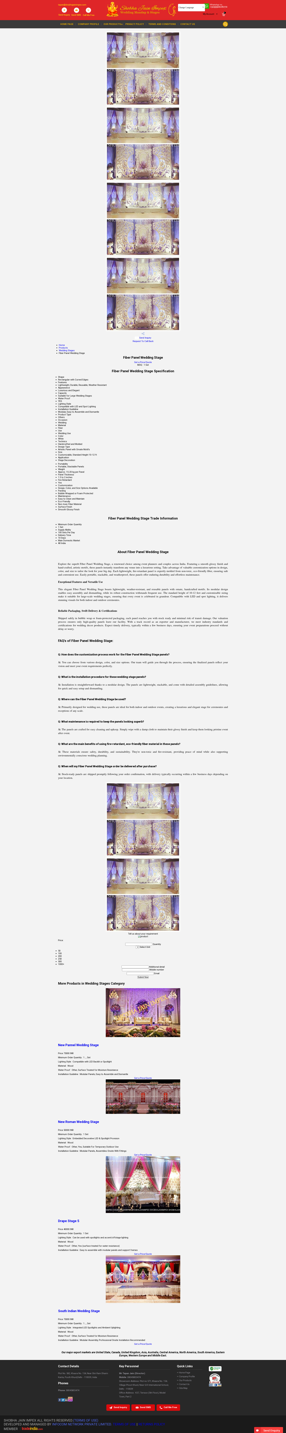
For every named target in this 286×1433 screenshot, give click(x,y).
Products (63, 347)
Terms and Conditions (162, 24)
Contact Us (187, 24)
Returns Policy (151, 1424)
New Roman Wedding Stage (78, 1122)
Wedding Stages (67, 350)
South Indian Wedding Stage (79, 1311)
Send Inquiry (145, 337)
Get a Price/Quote (143, 362)
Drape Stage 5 (68, 1221)
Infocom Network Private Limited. (82, 1424)
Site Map (183, 1388)
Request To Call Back (143, 341)
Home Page (66, 24)
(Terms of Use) (85, 1420)
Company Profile (88, 24)
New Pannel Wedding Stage (78, 1045)
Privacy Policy (134, 24)
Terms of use (124, 1424)
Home (62, 345)
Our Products (112, 24)
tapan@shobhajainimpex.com (72, 5)
